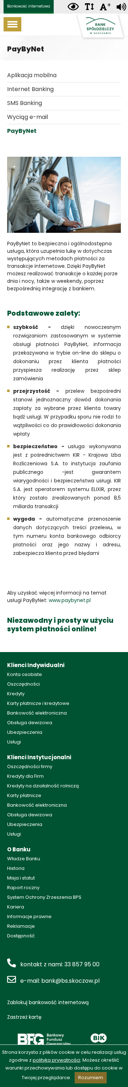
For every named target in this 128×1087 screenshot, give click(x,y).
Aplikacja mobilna (32, 75)
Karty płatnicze (24, 795)
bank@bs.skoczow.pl (70, 981)
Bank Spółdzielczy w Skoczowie (99, 27)
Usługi (14, 741)
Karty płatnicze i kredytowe (38, 703)
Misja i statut (21, 878)
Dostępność (21, 935)
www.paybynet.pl (70, 600)
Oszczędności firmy (29, 766)
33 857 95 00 (82, 964)
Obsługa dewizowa (29, 722)
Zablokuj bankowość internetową (48, 1002)
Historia (16, 868)
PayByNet (22, 131)
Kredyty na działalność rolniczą (43, 785)
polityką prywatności (56, 1060)
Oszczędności (23, 684)
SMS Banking (24, 103)
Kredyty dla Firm (25, 776)
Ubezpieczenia (24, 732)
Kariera (15, 906)
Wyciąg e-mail (27, 117)
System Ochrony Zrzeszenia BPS (44, 897)
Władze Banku (23, 858)
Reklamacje (21, 926)
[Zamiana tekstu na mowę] (121, 7)
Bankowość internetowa (28, 6)
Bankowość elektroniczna (37, 713)
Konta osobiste (24, 674)
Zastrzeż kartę (24, 1017)
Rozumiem (90, 1077)
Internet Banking (30, 89)
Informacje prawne (29, 916)
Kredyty (16, 693)
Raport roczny (23, 887)
